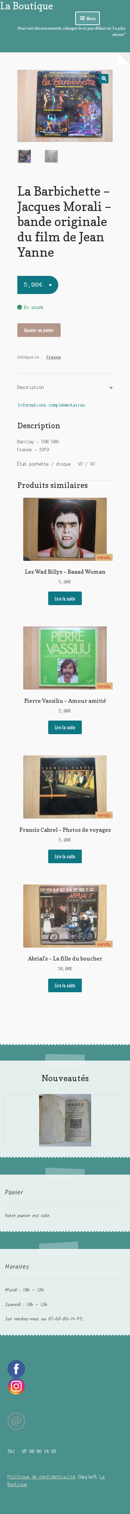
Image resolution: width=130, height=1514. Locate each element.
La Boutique (26, 6)
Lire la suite (65, 598)
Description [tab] (30, 387)
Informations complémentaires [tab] (51, 405)
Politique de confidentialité (42, 1477)
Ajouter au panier (39, 329)
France (53, 357)
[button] (104, 78)
